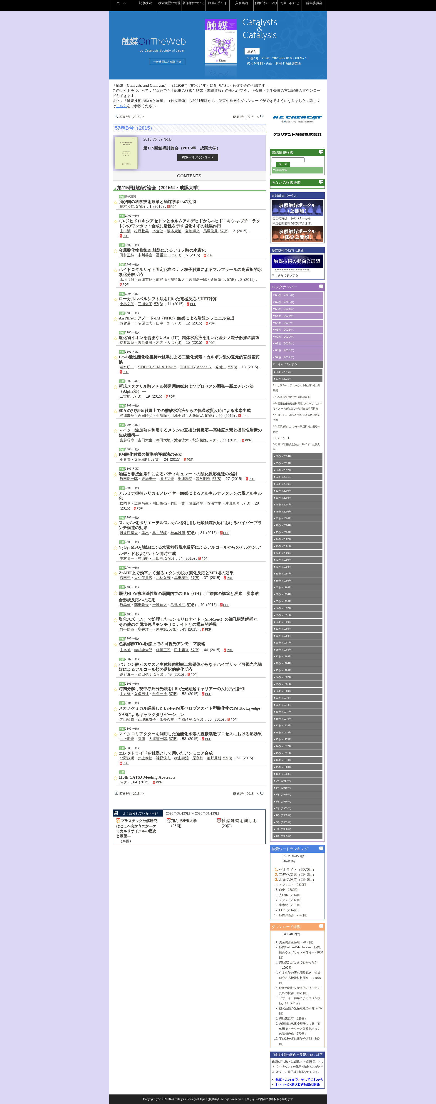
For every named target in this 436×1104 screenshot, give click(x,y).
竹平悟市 (127, 629)
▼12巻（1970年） (283, 760)
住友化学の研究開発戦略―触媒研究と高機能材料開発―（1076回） (300, 978)
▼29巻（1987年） (283, 642)
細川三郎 (163, 650)
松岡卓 (125, 503)
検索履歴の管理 (169, 3)
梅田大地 (163, 440)
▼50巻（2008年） (283, 497)
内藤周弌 (196, 416)
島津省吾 (178, 605)
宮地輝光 (192, 231)
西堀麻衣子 (147, 719)
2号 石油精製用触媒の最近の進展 (291, 397)
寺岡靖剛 (141, 459)
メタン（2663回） (291, 900)
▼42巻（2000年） (283, 553)
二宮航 (125, 396)
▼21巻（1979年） (283, 697)
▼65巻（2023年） (284, 315)
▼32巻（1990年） (283, 622)
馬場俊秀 (210, 231)
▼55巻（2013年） (283, 463)
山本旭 (125, 650)
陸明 (141, 739)
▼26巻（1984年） (283, 663)
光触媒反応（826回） (293, 1018)
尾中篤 (161, 629)
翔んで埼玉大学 (184, 821)
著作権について (193, 3)
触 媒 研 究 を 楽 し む (239, 821)
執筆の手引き (217, 3)
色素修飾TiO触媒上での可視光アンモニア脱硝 (162, 643)
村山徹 (143, 558)
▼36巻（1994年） (283, 594)
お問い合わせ (289, 3)
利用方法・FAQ (266, 3)
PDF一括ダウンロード (198, 157)
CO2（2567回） (289, 910)
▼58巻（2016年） (283, 372)
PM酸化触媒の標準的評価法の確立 (150, 454)
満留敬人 (178, 280)
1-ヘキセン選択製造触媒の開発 (297, 1084)
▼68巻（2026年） (284, 295)
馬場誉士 (148, 479)
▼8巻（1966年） (282, 787)
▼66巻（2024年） (284, 309)
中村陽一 (127, 558)
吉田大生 (145, 440)
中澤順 (161, 416)
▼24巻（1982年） (283, 677)
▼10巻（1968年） (283, 773)
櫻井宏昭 (127, 342)
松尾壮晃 (141, 231)
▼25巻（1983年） (283, 670)
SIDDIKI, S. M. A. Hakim (157, 367)
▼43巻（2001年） (283, 546)
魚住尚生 (141, 503)
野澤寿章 (127, 416)
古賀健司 (145, 342)
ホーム (121, 3)
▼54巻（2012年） (283, 470)
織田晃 (125, 578)
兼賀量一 (127, 323)
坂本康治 (174, 231)
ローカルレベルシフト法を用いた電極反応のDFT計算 (168, 299)
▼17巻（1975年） (283, 725)
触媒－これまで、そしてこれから (299, 1079)
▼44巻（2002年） (283, 539)
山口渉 (125, 231)
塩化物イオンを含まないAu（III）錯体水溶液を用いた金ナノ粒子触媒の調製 (189, 337)
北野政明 (127, 758)
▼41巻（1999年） (283, 559)
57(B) (140, 206)
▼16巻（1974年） (283, 732)
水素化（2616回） (291, 905)
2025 (285, 270)
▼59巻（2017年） (284, 357)
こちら (121, 106)
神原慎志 (163, 758)
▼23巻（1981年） (283, 684)
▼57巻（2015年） (283, 378)
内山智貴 (127, 719)
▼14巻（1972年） (283, 746)
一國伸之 (159, 605)
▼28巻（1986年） (283, 649)
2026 (278, 270)
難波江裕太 (129, 533)
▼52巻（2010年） (283, 484)
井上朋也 (127, 739)
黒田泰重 (181, 578)
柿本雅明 (178, 533)
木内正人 (163, 342)
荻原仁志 (145, 323)
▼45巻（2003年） (283, 532)
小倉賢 (125, 459)
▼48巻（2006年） (283, 511)
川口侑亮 (159, 503)
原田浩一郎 (129, 479)
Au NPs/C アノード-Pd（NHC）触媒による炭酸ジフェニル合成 (176, 318)
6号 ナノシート (281, 438)
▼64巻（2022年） (284, 322)
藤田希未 (141, 605)
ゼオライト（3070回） (297, 869)
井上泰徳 (145, 758)
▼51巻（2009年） (283, 490)
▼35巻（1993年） (283, 601)
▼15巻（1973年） (283, 739)
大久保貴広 (143, 578)
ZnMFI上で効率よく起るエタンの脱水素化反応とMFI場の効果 (176, 573)
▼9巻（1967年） (282, 780)
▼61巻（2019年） (284, 343)
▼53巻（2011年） (283, 476)
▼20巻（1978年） (283, 704)
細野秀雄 (214, 758)
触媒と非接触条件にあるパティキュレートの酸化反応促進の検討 (178, 474)
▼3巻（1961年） (282, 822)
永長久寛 (167, 719)
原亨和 (197, 758)
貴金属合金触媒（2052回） (297, 942)
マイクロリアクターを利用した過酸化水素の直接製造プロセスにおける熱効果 (190, 734)
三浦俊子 (145, 304)
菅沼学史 (214, 503)
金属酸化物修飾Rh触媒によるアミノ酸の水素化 (162, 250)
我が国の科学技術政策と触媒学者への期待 (157, 201)
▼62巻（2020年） (284, 336)
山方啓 (125, 694)
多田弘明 (145, 674)
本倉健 (157, 231)
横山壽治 (181, 758)
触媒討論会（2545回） (294, 915)
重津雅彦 (185, 479)
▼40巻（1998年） (283, 566)
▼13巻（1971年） (283, 753)
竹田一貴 (178, 503)
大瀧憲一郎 (158, 739)
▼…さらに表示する (285, 275)
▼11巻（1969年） (283, 767)
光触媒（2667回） (291, 895)
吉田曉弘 (145, 416)
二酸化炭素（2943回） (297, 874)
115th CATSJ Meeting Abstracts (147, 777)
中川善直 (145, 255)
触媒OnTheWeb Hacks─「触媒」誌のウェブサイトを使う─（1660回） (301, 952)
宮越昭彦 (127, 440)
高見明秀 (203, 479)
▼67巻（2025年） (284, 302)
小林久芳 (127, 304)
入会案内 (241, 3)
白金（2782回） (289, 889)
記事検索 (145, 3)
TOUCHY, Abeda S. (196, 367)
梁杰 (145, 533)
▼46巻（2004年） (283, 525)
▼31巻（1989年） (283, 628)
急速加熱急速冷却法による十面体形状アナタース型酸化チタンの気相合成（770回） (299, 1028)
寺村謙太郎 (143, 650)
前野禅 (161, 280)
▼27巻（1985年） (283, 656)
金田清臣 (218, 280)
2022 (306, 270)
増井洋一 (145, 629)
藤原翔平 (196, 503)
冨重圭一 (163, 255)
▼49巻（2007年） (283, 504)
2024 (292, 270)
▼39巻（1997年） (283, 573)
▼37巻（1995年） (283, 587)
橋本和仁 (127, 206)
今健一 (221, 367)
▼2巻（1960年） (282, 829)
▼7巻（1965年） (282, 794)
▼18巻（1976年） (283, 718)
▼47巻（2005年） (283, 518)
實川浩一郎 (198, 280)
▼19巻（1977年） (283, 711)
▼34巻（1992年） (283, 608)
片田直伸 (232, 503)
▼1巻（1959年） (282, 836)
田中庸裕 (181, 650)
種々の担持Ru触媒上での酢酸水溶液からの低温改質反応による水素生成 (185, 410)
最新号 (252, 51)
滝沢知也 (167, 479)
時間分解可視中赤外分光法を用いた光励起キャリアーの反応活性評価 (182, 688)
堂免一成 (159, 694)
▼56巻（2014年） (283, 456)
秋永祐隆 (199, 440)
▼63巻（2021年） (284, 329)
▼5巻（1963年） (282, 808)
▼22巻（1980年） (283, 691)
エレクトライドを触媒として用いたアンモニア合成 (166, 753)
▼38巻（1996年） (283, 580)
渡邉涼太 (181, 440)
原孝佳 (125, 605)
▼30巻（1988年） (283, 635)
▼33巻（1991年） (283, 615)
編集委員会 (314, 3)
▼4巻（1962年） (282, 815)
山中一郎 (163, 323)
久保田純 (141, 694)
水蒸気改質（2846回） (297, 879)
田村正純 (127, 255)
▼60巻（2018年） (284, 350)
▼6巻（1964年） (282, 801)
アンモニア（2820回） (294, 884)
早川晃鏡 (159, 533)
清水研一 (127, 367)
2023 (299, 270)
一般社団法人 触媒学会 (167, 61)
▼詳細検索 (279, 170)
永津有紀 (145, 280)
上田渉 (157, 558)
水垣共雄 (127, 280)
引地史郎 (178, 416)
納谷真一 (127, 674)
